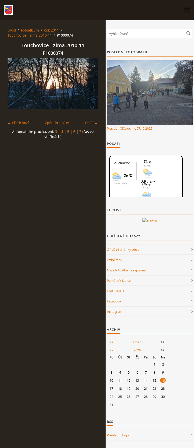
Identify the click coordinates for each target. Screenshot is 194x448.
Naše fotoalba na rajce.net (126, 270)
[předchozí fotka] (15, 83)
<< (111, 342)
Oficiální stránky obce (123, 249)
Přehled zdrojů (118, 435)
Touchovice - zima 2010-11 (30, 35)
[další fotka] (89, 83)
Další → (91, 122)
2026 (137, 350)
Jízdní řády (114, 260)
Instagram (114, 311)
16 (163, 380)
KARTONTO (115, 291)
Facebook (114, 301)
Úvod (12, 30)
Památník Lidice (119, 280)
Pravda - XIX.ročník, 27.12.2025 (129, 128)
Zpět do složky (57, 122)
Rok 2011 (51, 30)
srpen (137, 342)
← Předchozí (18, 122)
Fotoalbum (30, 30)
